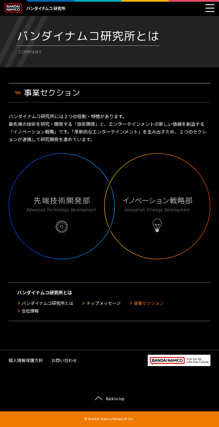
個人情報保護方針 (26, 360)
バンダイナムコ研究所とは (47, 303)
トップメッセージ (103, 303)
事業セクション (149, 303)
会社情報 (30, 311)
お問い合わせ (64, 360)
